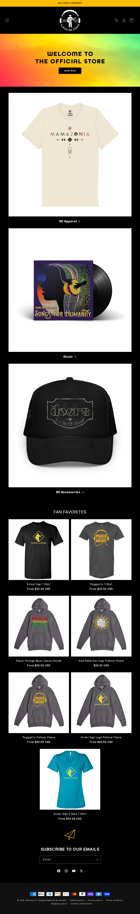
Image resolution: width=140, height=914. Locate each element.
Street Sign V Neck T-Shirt (70, 814)
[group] (70, 60)
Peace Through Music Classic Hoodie (38, 660)
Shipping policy (59, 904)
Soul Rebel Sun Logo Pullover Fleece (101, 660)
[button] (7, 20)
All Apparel (68, 221)
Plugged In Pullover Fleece (38, 737)
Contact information (81, 904)
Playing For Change (35, 900)
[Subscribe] (97, 860)
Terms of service (114, 900)
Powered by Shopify (56, 900)
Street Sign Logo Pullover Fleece (101, 737)
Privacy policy (95, 900)
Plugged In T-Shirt (101, 584)
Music (68, 357)
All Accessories (68, 492)
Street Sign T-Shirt (38, 584)
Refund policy (77, 900)
